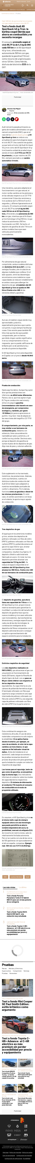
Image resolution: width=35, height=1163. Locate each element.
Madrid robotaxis (21, 1)
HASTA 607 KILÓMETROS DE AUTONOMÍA (14, 1036)
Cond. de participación (9, 1155)
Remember (13, 973)
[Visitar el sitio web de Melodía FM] (25, 1135)
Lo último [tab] (22, 887)
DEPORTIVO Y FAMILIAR (9, 1069)
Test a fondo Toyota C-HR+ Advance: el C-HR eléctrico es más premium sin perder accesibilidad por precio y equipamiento (18, 930)
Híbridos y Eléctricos (17, 9)
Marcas (5, 9)
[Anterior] (14, 1)
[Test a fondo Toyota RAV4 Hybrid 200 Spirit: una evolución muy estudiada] (25, 1063)
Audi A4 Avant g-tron (19, 135)
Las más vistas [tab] (9, 887)
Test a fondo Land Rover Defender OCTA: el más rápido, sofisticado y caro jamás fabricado (9, 1101)
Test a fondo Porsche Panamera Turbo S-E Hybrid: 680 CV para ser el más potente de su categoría (19, 899)
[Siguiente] (31, 1)
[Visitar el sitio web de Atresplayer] (13, 1139)
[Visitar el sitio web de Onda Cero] (9, 1135)
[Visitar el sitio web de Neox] (25, 1126)
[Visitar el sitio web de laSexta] (17, 1126)
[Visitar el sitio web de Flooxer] (23, 1139)
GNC (5, 877)
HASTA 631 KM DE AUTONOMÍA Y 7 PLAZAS (25, 1095)
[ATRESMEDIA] (17, 1120)
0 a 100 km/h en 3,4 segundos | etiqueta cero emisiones (17, 893)
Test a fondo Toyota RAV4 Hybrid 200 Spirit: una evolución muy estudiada (17, 914)
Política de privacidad (15, 1152)
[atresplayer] (22, 5)
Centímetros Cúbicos (8, 13)
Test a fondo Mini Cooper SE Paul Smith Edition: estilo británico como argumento (17, 1005)
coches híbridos (16, 877)
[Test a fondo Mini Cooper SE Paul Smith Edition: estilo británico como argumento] (17, 988)
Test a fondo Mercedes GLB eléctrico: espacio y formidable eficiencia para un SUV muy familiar (25, 1101)
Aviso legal (6, 1152)
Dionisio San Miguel (14, 109)
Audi (27, 877)
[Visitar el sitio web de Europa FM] (17, 1135)
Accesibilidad (26, 1158)
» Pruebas (18, 13)
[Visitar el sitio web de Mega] (17, 1130)
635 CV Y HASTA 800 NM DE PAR (9, 1095)
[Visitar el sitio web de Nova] (9, 1130)
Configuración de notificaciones (13, 1158)
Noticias (26, 971)
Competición (17, 971)
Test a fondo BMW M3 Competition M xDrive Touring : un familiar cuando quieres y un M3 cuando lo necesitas (9, 1075)
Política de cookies (27, 1152)
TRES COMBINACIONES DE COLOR (12, 998)
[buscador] (27, 5)
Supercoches (6, 971)
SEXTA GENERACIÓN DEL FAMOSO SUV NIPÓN (25, 1070)
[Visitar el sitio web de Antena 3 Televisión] (9, 1126)
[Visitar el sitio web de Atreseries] (25, 1130)
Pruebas (8, 965)
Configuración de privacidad (24, 1155)
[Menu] (32, 5)
